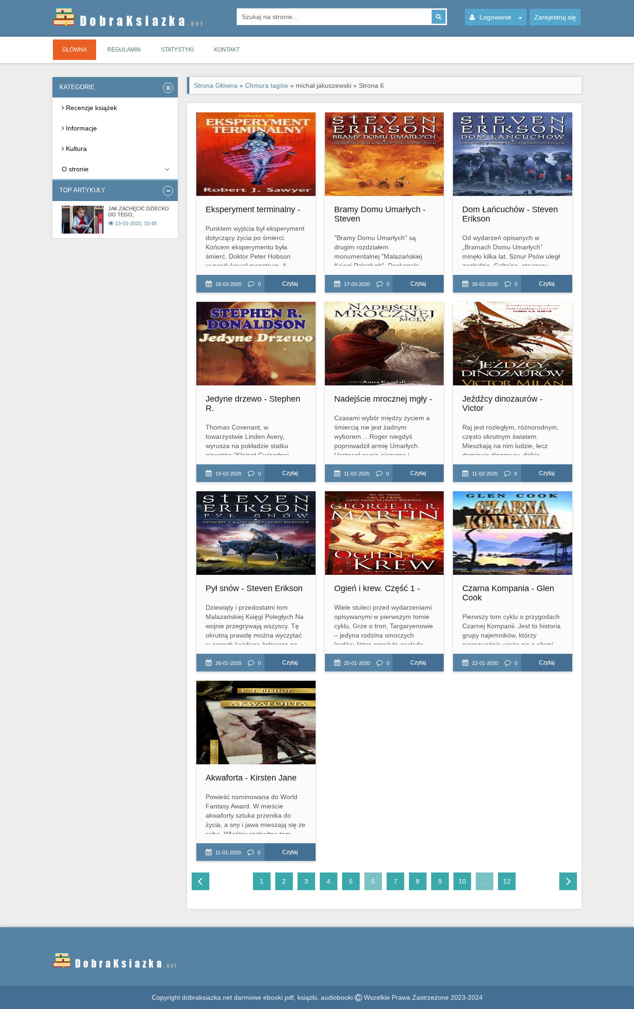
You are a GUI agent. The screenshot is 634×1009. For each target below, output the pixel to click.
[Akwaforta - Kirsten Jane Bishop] (256, 722)
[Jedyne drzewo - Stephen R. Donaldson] (256, 343)
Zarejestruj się (555, 17)
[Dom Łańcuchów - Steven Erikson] (512, 154)
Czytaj (290, 283)
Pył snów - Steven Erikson (254, 588)
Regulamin (124, 49)
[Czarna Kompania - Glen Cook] (512, 533)
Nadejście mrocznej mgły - (383, 399)
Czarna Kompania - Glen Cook (508, 593)
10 (462, 881)
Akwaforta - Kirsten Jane (251, 777)
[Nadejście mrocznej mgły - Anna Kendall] (384, 343)
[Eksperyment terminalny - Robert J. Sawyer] (256, 154)
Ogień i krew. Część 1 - (377, 588)
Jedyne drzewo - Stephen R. (253, 403)
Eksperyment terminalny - (253, 209)
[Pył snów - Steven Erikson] (256, 533)
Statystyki (177, 49)
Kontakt (226, 49)
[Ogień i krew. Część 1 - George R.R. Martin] (384, 533)
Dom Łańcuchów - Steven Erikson (510, 214)
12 (507, 881)
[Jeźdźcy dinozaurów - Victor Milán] (512, 343)
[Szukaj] (439, 17)
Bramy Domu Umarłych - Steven (380, 214)
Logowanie (495, 17)
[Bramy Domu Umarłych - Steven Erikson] (384, 154)
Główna (74, 49)
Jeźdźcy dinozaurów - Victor (502, 403)
